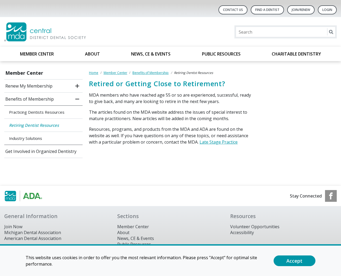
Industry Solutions (25, 138)
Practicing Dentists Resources (36, 112)
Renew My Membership (28, 86)
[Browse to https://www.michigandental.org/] (31, 196)
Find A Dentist (267, 9)
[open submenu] (77, 86)
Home (93, 72)
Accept (294, 261)
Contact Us (233, 9)
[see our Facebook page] (331, 196)
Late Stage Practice (219, 142)
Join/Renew (301, 9)
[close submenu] (77, 99)
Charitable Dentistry (296, 54)
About (92, 54)
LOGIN (327, 9)
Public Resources (221, 54)
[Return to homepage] (73, 31)
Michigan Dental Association (32, 232)
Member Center (37, 54)
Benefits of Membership (29, 99)
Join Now (13, 227)
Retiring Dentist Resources (34, 125)
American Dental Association (32, 238)
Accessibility (242, 232)
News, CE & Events (150, 54)
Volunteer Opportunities (254, 227)
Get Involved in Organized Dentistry (40, 151)
